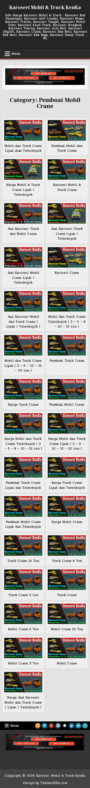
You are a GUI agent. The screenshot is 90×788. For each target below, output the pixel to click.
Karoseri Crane (66, 272)
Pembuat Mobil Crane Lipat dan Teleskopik (23, 524)
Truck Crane (67, 595)
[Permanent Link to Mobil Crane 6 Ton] (23, 614)
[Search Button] (85, 725)
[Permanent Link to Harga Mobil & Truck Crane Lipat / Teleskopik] (23, 169)
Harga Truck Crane (23, 404)
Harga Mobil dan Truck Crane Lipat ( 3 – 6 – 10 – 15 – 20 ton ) (67, 443)
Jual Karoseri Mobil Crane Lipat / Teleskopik (23, 277)
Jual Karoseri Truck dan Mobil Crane (23, 231)
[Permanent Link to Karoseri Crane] (67, 257)
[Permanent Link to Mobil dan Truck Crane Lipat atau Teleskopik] (23, 130)
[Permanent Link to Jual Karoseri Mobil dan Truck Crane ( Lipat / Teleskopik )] (23, 301)
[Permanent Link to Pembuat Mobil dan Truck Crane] (67, 130)
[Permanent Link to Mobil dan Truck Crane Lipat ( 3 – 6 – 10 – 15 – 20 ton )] (23, 345)
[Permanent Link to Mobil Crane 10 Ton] (67, 614)
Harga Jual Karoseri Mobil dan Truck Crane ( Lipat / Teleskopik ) (23, 702)
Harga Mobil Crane (67, 521)
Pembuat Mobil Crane (66, 404)
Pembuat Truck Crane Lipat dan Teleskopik (23, 485)
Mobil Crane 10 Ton (67, 629)
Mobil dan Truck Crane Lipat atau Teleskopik (23, 148)
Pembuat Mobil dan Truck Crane (66, 148)
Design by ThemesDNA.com (45, 782)
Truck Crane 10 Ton (23, 560)
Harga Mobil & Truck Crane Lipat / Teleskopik (23, 189)
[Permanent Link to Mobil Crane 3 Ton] (23, 648)
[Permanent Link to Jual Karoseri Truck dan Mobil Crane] (23, 213)
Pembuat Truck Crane (67, 360)
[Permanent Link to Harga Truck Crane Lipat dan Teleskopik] (67, 467)
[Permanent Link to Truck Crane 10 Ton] (23, 545)
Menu (16, 53)
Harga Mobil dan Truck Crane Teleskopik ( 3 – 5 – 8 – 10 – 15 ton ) (23, 443)
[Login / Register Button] (78, 725)
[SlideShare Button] (71, 725)
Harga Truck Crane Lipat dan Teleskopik (67, 485)
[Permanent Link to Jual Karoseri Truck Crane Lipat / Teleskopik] (67, 213)
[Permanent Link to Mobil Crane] (67, 648)
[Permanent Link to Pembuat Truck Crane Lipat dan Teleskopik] (23, 467)
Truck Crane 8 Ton (67, 560)
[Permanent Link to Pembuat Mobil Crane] (67, 389)
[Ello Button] (65, 725)
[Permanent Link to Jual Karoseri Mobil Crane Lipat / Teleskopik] (23, 257)
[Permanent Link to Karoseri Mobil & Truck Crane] (67, 169)
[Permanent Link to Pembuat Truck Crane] (67, 345)
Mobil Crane (67, 663)
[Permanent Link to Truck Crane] (67, 579)
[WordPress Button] (44, 725)
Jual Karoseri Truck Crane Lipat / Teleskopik (67, 233)
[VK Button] (58, 725)
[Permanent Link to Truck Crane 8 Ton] (67, 545)
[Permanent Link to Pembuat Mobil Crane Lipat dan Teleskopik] (23, 506)
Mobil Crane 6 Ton (23, 629)
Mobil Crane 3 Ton (23, 663)
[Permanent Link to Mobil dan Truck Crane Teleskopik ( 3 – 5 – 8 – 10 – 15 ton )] (67, 301)
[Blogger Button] (37, 725)
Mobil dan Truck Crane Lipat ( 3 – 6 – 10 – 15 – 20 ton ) (23, 365)
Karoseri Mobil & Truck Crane (67, 187)
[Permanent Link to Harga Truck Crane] (23, 389)
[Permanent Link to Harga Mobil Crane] (67, 506)
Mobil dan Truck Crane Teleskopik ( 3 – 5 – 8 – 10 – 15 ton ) (67, 321)
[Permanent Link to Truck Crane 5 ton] (23, 579)
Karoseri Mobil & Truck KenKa (45, 7)
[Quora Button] (51, 725)
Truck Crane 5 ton (23, 595)
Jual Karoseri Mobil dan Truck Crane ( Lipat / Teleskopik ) (23, 321)
